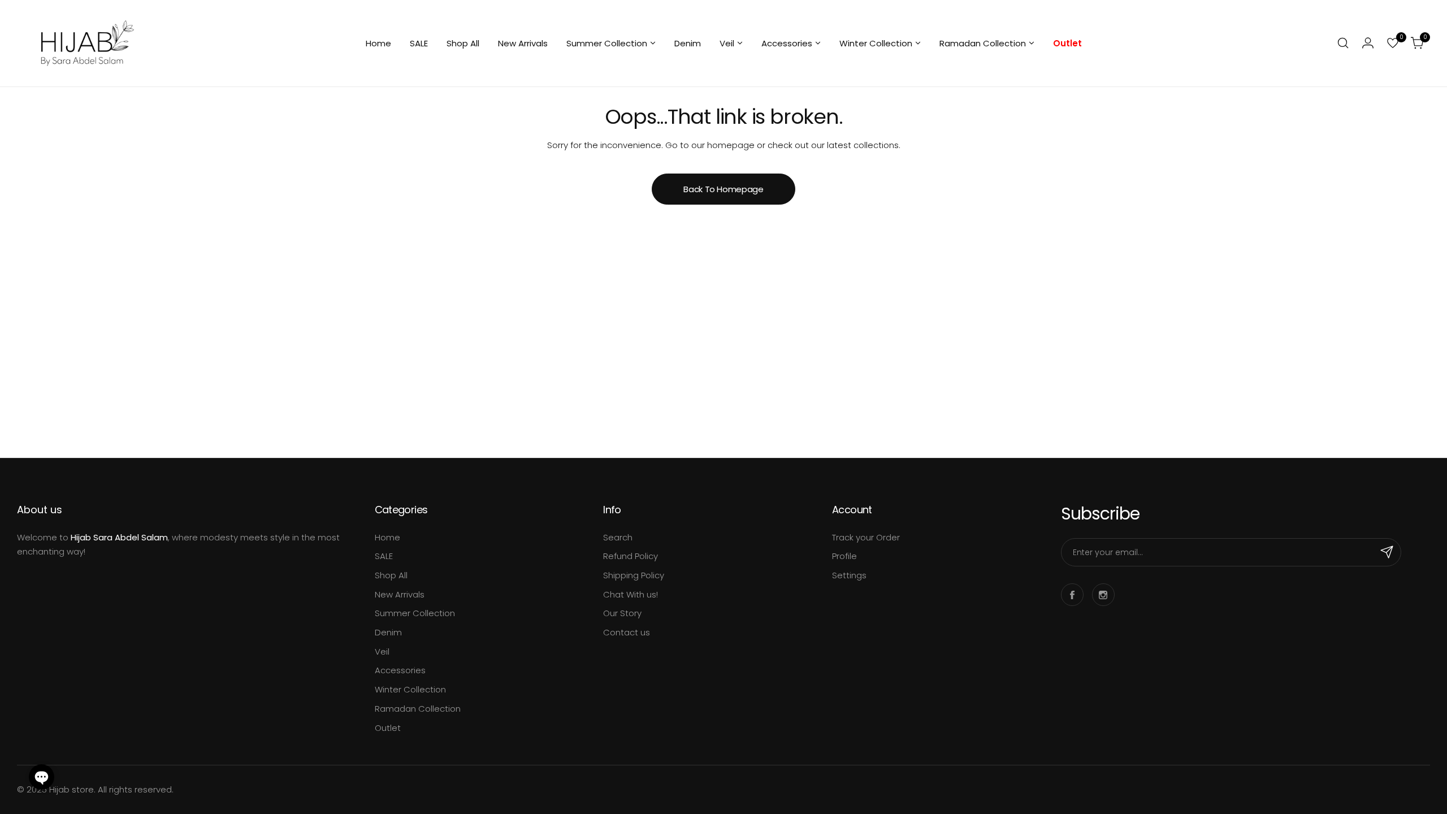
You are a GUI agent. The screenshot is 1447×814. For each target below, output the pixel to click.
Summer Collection (415, 613)
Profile (844, 556)
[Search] (1343, 43)
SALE (384, 556)
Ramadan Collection (418, 709)
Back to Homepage (723, 189)
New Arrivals (399, 594)
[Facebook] (1072, 594)
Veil (382, 651)
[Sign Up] (1387, 552)
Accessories (400, 670)
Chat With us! (630, 594)
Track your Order (866, 537)
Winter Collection (410, 689)
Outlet (388, 728)
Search (617, 537)
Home (387, 537)
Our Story (622, 613)
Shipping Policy (633, 575)
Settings (849, 575)
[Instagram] (1103, 594)
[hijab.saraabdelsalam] (87, 43)
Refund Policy (630, 556)
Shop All (391, 575)
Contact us (626, 632)
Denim (388, 632)
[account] (1367, 43)
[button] (41, 777)
